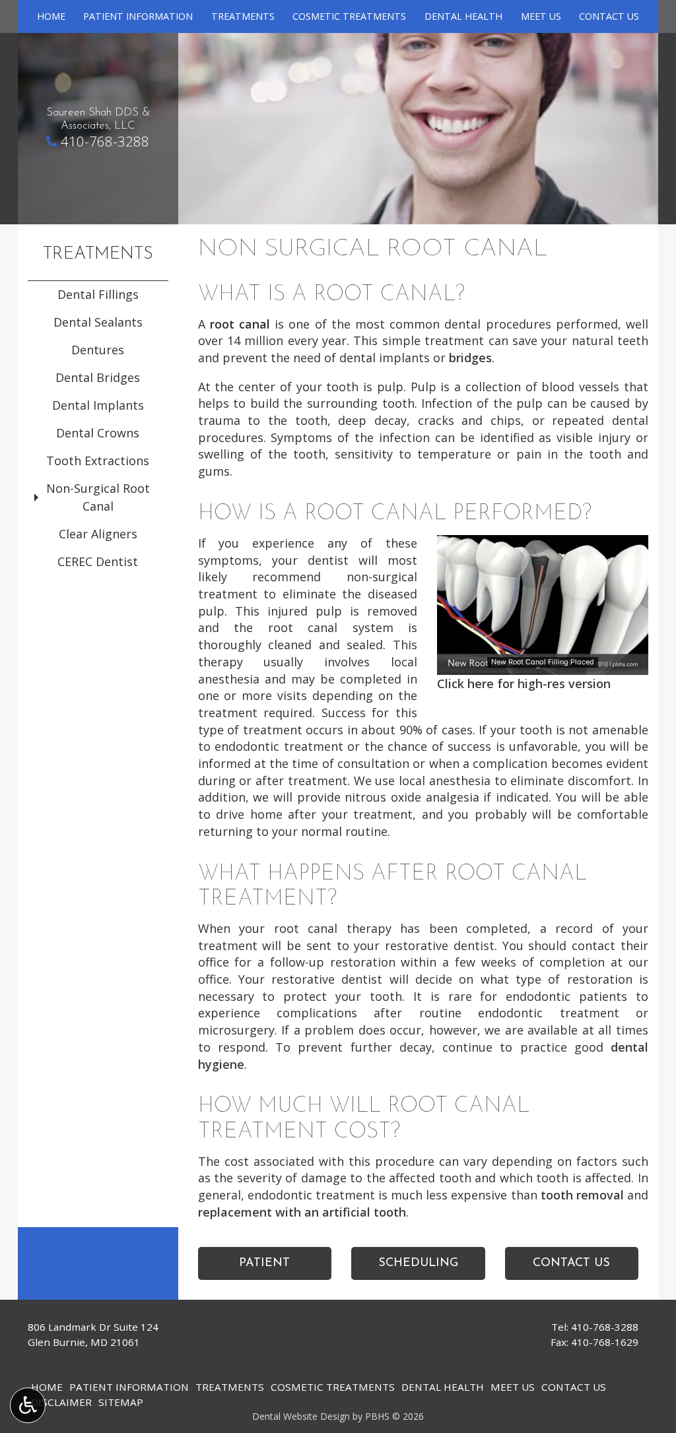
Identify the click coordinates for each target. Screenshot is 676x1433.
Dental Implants (98, 405)
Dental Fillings (98, 294)
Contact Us (609, 16)
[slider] (542, 665)
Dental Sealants (98, 322)
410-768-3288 (105, 141)
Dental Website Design (301, 1416)
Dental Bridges (97, 377)
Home (51, 16)
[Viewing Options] (28, 1405)
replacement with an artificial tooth (302, 1212)
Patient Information (138, 16)
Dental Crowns (97, 433)
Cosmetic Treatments (349, 16)
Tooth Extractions (97, 460)
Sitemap (120, 1402)
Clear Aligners (98, 534)
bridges (470, 358)
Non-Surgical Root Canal (98, 497)
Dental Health (463, 16)
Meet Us (541, 16)
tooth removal (582, 1195)
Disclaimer (61, 1402)
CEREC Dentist (97, 561)
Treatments (243, 16)
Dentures (97, 350)
